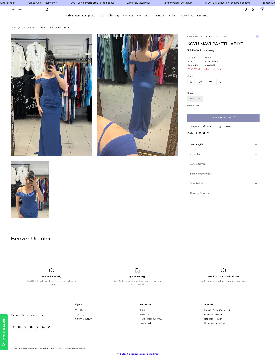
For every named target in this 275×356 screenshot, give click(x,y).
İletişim (143, 310)
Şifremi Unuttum (83, 319)
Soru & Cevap (198, 164)
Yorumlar (195, 154)
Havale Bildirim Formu (151, 319)
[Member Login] (253, 9)
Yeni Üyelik (80, 310)
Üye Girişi (80, 314)
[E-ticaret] (137, 354)
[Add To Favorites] (257, 36)
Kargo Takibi (146, 323)
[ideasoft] (122, 354)
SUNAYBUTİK (211, 61)
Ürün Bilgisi (196, 144)
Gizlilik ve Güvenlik (213, 314)
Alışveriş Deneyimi (200, 193)
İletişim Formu (147, 314)
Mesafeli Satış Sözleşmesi (217, 310)
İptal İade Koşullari (213, 319)
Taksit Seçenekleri (201, 173)
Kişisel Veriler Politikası (215, 323)
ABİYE (208, 57)
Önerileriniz (196, 183)
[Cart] (261, 9)
